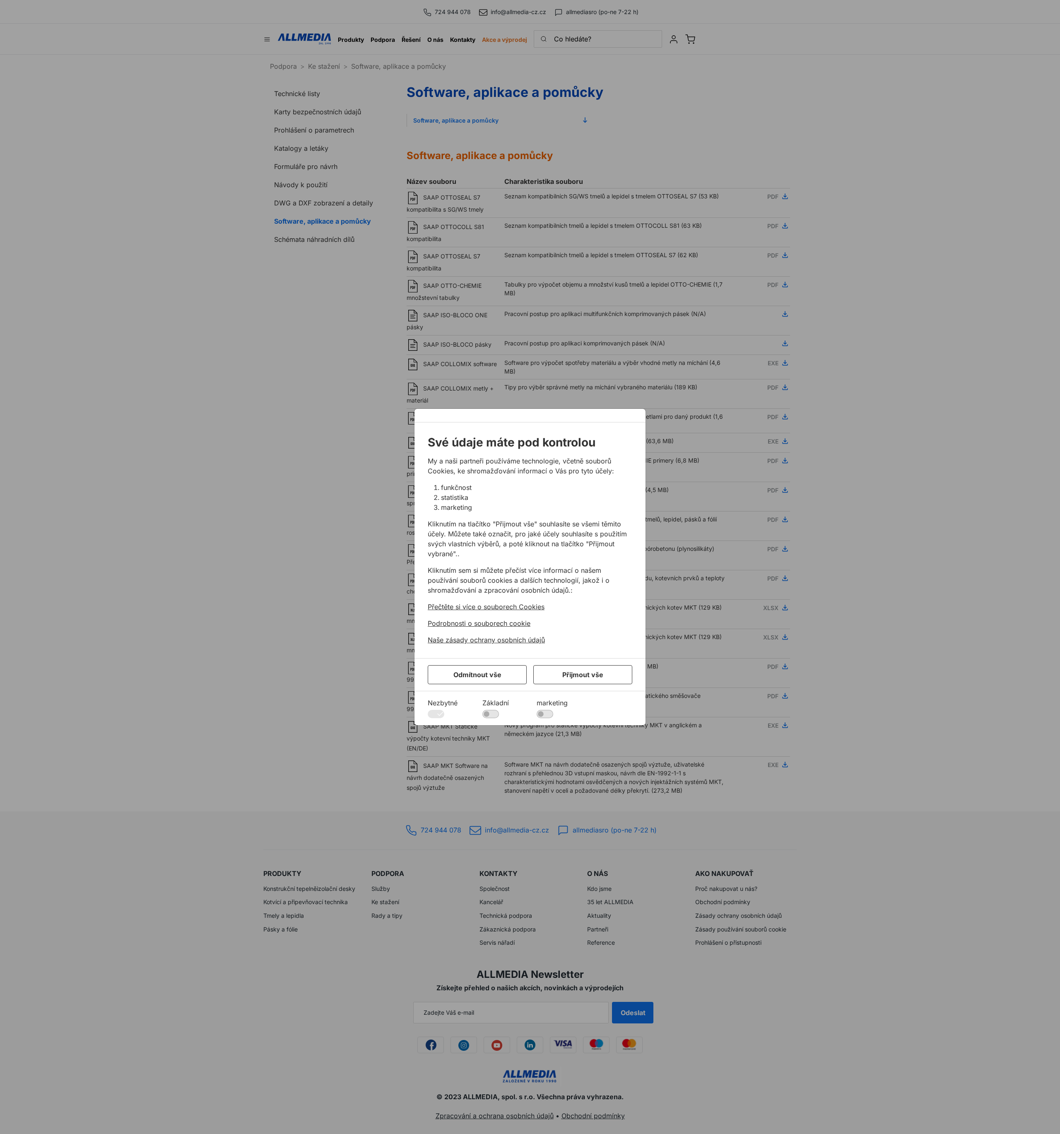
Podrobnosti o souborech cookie (479, 623)
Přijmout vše (582, 675)
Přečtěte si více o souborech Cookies (486, 607)
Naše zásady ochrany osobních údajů (486, 640)
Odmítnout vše (477, 675)
